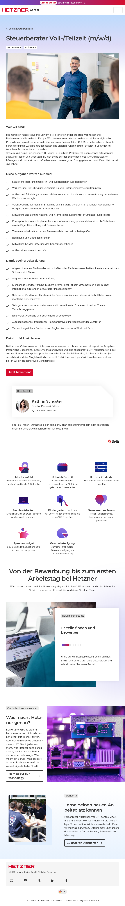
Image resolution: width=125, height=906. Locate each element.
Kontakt (45, 900)
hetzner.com (32, 900)
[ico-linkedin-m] (53, 880)
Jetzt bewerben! (20, 372)
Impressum (57, 900)
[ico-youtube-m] (25, 880)
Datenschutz (71, 900)
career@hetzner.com (79, 424)
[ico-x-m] (39, 880)
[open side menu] (118, 10)
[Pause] (11, 682)
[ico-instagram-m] (12, 880)
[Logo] (62, 866)
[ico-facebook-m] (66, 880)
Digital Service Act (89, 900)
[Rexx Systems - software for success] (113, 441)
